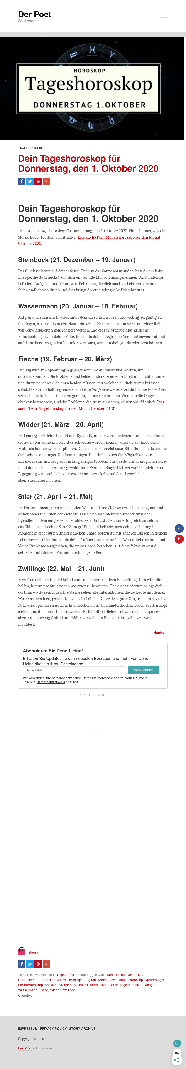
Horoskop (48, 979)
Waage (149, 984)
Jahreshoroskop (69, 979)
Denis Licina (116, 974)
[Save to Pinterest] (179, 539)
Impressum (28, 1028)
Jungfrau (89, 979)
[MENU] (164, 14)
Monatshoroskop (130, 979)
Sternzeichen (99, 984)
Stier (114, 984)
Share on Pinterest (38, 181)
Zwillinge (68, 990)
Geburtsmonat (28, 979)
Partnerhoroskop (30, 984)
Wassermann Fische (33, 990)
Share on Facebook (21, 181)
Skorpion (65, 984)
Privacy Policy (53, 1028)
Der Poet (34, 13)
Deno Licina (135, 974)
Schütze (50, 984)
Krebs (102, 979)
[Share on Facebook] (179, 528)
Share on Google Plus (46, 181)
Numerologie (154, 979)
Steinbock (80, 984)
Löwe (112, 979)
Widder (55, 990)
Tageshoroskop (32, 148)
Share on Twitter (30, 181)
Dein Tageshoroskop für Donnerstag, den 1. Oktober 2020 (88, 162)
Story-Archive (82, 1028)
